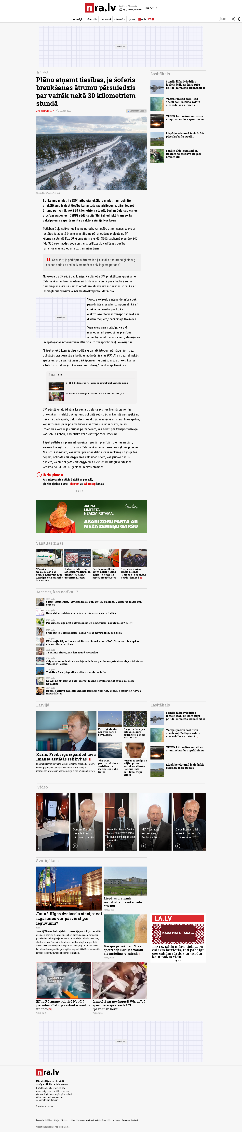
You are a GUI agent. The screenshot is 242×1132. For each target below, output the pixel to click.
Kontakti (134, 1120)
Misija (56, 1120)
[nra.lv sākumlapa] (100, 8)
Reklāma (48, 1120)
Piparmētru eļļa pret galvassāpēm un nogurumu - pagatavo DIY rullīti (90, 622)
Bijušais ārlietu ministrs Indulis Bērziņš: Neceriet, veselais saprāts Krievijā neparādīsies (93, 692)
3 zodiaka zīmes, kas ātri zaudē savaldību (72, 652)
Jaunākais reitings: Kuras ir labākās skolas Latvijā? (95, 393)
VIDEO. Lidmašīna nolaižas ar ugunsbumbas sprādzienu (97, 383)
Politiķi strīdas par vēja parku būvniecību (108, 732)
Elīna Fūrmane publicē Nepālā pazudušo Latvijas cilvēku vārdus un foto (63, 1005)
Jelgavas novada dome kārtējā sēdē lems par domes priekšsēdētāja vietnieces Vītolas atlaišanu (94, 662)
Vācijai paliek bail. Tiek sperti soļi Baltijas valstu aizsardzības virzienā (183, 102)
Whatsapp (90, 483)
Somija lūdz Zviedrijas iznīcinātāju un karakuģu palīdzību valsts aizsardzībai (185, 84)
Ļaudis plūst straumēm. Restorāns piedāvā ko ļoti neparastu (183, 154)
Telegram (73, 483)
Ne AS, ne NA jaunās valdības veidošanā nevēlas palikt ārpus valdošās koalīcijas (90, 682)
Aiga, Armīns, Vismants (130, 9)
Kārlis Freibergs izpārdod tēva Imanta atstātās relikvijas (66, 757)
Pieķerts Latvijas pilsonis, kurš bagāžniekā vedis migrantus (134, 733)
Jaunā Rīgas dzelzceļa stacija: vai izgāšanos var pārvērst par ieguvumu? (69, 918)
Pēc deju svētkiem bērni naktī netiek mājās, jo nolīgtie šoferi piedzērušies (104, 573)
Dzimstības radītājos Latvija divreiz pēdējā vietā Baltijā (81, 613)
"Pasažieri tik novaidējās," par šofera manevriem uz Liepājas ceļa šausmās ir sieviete (49, 574)
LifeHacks (119, 19)
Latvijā (44, 72)
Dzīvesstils (91, 19)
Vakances (126, 1120)
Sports (131, 19)
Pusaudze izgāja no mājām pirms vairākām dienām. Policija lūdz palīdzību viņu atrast (135, 767)
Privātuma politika (68, 1120)
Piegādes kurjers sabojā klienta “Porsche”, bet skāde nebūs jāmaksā (133, 573)
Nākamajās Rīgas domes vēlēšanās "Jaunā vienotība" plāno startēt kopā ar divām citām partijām (92, 643)
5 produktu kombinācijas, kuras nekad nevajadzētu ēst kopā (84, 632)
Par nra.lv (40, 1120)
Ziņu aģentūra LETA (45, 111)
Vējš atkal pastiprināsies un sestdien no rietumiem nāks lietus (109, 766)
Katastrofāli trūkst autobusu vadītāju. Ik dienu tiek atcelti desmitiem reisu (77, 573)
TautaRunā (105, 19)
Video (42, 787)
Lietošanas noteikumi (85, 1120)
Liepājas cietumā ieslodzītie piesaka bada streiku (185, 135)
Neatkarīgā (76, 19)
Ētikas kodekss (114, 1120)
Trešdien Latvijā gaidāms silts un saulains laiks (76, 672)
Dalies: (79, 491)
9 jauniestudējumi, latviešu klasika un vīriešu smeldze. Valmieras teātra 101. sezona (94, 603)
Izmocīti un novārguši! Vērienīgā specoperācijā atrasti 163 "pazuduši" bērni (119, 1005)
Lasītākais (160, 73)
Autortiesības (100, 1120)
